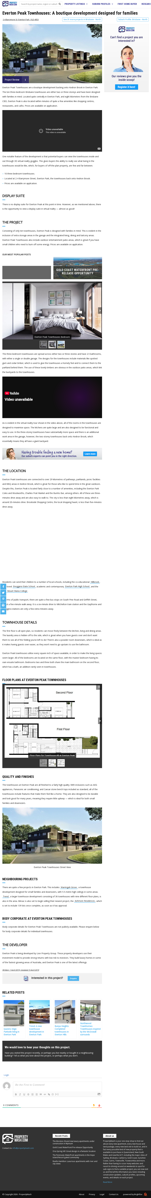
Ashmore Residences (85, 901)
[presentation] (100, 310)
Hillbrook (95, 582)
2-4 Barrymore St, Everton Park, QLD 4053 (21, 19)
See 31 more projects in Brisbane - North (82, 19)
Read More (107, 1182)
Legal (102, 1194)
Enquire (73, 978)
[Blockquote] (41, 1094)
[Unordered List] (37, 1094)
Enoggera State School (24, 586)
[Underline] (24, 1094)
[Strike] (28, 1094)
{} (53, 1094)
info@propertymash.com (23, 1148)
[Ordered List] (32, 1094)
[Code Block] (45, 1094)
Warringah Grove (69, 887)
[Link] (49, 1094)
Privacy (92, 1194)
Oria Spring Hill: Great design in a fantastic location (74, 1151)
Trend (6, 896)
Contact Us (113, 1194)
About (81, 1194)
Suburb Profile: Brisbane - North (132, 19)
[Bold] (16, 1094)
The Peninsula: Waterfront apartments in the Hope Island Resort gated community (74, 1156)
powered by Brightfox (133, 1194)
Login (6, 1075)
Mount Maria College (17, 591)
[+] (57, 1094)
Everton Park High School (77, 586)
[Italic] (20, 1094)
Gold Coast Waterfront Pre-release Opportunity (73, 1147)
